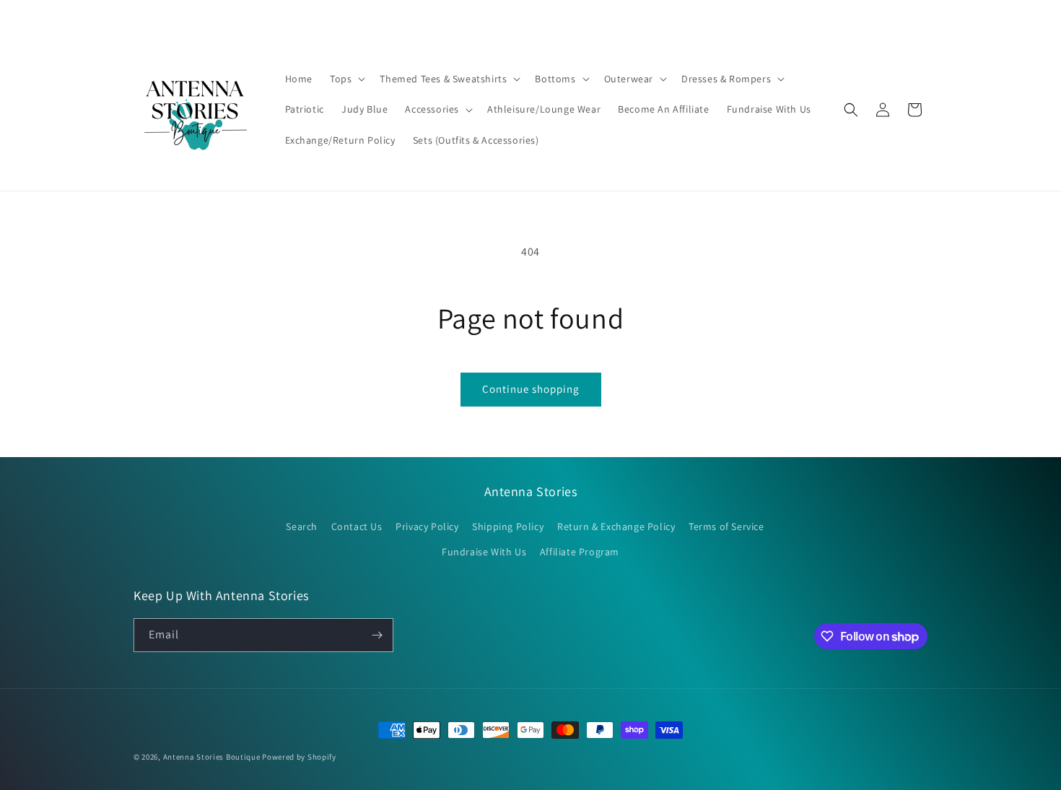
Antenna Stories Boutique (212, 757)
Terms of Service (726, 526)
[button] (346, 79)
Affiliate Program (579, 551)
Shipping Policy (507, 526)
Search (302, 526)
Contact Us (357, 526)
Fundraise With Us (484, 551)
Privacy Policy (427, 526)
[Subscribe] (377, 635)
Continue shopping (531, 389)
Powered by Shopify (299, 757)
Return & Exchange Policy (616, 526)
